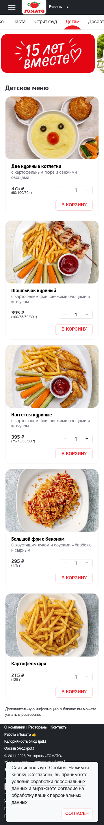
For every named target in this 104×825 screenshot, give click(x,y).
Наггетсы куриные (31, 415)
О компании (14, 727)
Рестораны (37, 727)
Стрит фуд (45, 22)
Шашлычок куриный (33, 290)
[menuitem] (19, 23)
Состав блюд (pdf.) (19, 748)
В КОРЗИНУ (74, 205)
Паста (19, 22)
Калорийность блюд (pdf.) (25, 741)
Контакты (59, 727)
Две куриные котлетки (36, 166)
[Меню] (12, 7)
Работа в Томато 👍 (20, 734)
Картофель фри (28, 663)
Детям (72, 22)
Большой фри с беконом (37, 539)
